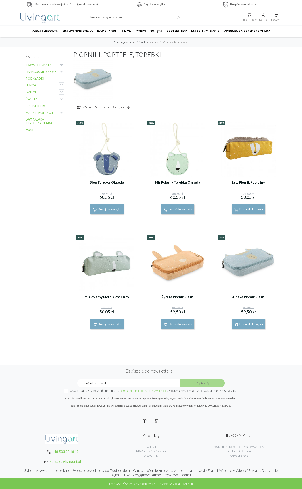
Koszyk (276, 19)
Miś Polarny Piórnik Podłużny (106, 297)
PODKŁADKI (106, 31)
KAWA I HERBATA (45, 31)
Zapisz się (202, 383)
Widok (86, 107)
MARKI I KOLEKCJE (205, 31)
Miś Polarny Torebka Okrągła (177, 182)
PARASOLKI (151, 456)
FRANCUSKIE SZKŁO (77, 31)
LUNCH (125, 31)
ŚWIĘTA (156, 31)
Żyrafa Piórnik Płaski (178, 297)
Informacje (249, 19)
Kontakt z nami (239, 456)
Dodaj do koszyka (109, 209)
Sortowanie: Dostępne (110, 107)
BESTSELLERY (177, 31)
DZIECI (141, 31)
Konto (263, 19)
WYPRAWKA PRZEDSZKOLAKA (247, 31)
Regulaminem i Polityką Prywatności (143, 390)
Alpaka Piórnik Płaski (248, 297)
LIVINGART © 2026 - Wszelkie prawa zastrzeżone (138, 483)
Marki (29, 130)
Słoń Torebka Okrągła (107, 182)
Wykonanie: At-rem (181, 483)
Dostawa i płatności (239, 451)
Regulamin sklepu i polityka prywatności (239, 446)
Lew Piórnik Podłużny (248, 182)
